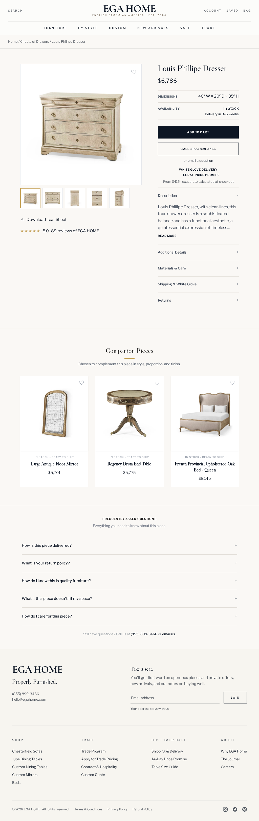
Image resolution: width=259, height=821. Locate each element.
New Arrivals (153, 28)
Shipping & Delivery (167, 751)
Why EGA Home (234, 751)
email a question (200, 160)
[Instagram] (225, 809)
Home (13, 41)
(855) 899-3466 (144, 634)
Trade (208, 28)
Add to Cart (198, 132)
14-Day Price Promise (169, 759)
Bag (247, 10)
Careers (227, 767)
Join (235, 697)
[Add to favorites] (133, 71)
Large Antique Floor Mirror (54, 464)
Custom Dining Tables (29, 767)
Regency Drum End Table (129, 464)
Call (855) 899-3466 (198, 149)
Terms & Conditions (88, 809)
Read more (167, 236)
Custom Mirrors (24, 774)
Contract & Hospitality (99, 767)
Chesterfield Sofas (27, 751)
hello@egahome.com (29, 699)
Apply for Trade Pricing (99, 759)
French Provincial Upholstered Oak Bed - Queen (205, 466)
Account (212, 10)
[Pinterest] (244, 809)
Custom (117, 28)
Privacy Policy (117, 809)
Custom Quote (93, 774)
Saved (232, 10)
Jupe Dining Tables (27, 759)
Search (15, 10)
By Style (88, 28)
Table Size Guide (165, 767)
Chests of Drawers (34, 41)
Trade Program (93, 751)
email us (168, 634)
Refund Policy (142, 809)
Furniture (55, 28)
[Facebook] (235, 809)
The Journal (230, 759)
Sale (185, 28)
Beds (16, 782)
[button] (198, 195)
